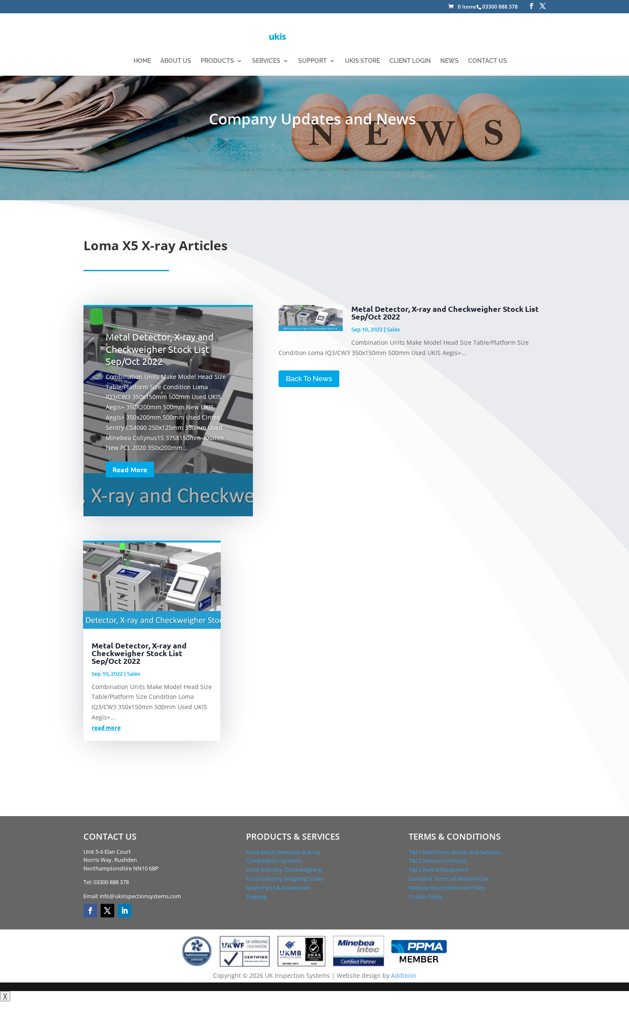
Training (256, 896)
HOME (142, 61)
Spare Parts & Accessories (278, 887)
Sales (393, 329)
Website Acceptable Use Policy (447, 887)
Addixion (403, 975)
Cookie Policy (425, 896)
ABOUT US (175, 61)
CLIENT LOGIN (410, 61)
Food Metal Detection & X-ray (283, 852)
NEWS (449, 61)
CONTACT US (487, 61)
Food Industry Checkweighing (284, 869)
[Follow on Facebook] (90, 910)
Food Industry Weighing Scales (285, 878)
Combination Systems (274, 860)
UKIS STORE (362, 61)
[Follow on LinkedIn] (124, 910)
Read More (130, 469)
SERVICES (266, 61)
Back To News (309, 378)
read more (106, 727)
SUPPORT (312, 61)
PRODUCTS (217, 61)
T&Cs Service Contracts (438, 860)
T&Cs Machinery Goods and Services (455, 852)
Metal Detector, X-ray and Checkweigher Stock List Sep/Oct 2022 (160, 349)
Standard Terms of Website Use (448, 878)
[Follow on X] (107, 910)
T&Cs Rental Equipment (439, 869)
